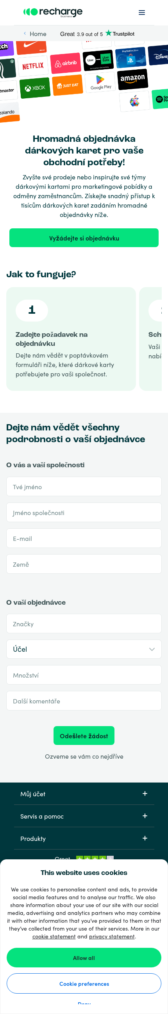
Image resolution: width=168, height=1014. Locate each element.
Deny (84, 1004)
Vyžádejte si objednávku (84, 237)
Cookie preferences (84, 983)
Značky (23, 623)
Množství (26, 675)
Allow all (84, 958)
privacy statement (112, 936)
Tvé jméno (27, 486)
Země (21, 564)
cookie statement (54, 936)
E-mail (22, 538)
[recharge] (53, 12)
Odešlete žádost (84, 735)
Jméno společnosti (38, 512)
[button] (84, 793)
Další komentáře (36, 700)
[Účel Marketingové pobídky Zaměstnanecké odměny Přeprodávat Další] (84, 649)
